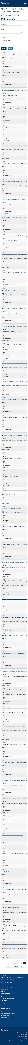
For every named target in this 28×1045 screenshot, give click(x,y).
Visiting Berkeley (5, 1015)
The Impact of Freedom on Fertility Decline (13, 689)
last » (22, 966)
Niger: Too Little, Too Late (8, 290)
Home (2, 15)
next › (17, 966)
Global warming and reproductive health (12, 453)
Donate (3, 1002)
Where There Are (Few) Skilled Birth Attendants (14, 199)
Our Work (3, 995)
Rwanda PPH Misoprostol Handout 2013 (12, 835)
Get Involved (4, 996)
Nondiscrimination (22, 1036)
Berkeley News (5, 1011)
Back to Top (24, 1043)
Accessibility (24, 1034)
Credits (7, 1023)
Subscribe (4, 1004)
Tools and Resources (6, 993)
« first (8, 963)
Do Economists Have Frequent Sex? (11, 472)
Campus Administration (7, 1010)
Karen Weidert (12, 567)
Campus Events (5, 1017)
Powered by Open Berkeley (20, 1033)
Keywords (4, 24)
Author (3, 29)
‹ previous (14, 963)
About (3, 991)
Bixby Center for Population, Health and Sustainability (12, 10)
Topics (3, 35)
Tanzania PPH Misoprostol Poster (10, 72)
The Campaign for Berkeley (8, 1013)
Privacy (25, 1038)
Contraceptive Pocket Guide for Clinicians (12, 127)
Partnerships (4, 1000)
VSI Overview (5, 871)
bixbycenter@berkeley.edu (8, 987)
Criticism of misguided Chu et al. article (11, 508)
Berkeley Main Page (6, 1008)
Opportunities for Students (7, 998)
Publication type (5, 40)
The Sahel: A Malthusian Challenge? (10, 907)
